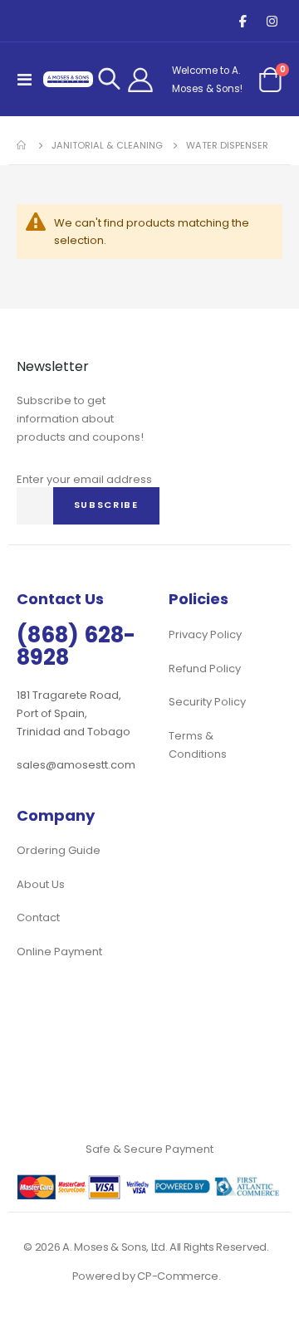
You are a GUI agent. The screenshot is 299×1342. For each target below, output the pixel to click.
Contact (38, 917)
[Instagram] (272, 21)
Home (22, 145)
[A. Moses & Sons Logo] (68, 78)
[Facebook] (243, 21)
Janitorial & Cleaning (107, 145)
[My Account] (140, 79)
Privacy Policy (205, 634)
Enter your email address (84, 479)
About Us (41, 884)
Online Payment (59, 951)
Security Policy (207, 702)
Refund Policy (205, 668)
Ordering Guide (58, 850)
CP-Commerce (177, 1276)
